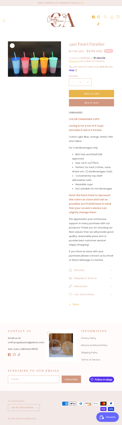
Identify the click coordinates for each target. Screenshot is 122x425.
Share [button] (76, 304)
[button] (3, 20)
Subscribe (71, 379)
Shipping (74, 61)
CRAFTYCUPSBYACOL (26, 418)
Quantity (73, 76)
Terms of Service (90, 359)
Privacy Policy (88, 338)
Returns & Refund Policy (94, 345)
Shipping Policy (89, 352)
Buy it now (91, 102)
